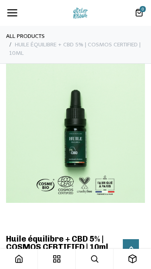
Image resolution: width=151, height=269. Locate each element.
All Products (25, 36)
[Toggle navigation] (12, 13)
